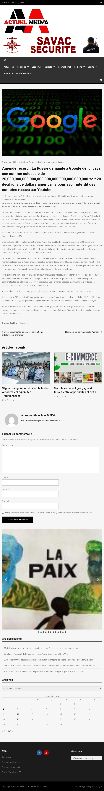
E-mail (5, 489)
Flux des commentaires (12, 767)
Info (43, 162)
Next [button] (100, 380)
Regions (78, 66)
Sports (91, 66)
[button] (6, 579)
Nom (5, 477)
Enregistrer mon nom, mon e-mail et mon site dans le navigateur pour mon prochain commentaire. (48, 512)
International (64, 66)
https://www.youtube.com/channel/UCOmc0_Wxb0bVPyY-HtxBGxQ (101, 2)
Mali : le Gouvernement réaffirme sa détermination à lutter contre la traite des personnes (43, 648)
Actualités (9, 66)
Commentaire (9, 445)
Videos (7, 73)
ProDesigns (97, 786)
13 (32, 714)
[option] (26, 376)
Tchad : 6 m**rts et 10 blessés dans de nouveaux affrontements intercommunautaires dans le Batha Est (50, 665)
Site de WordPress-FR (11, 772)
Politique (21, 66)
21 (47, 719)
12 (18, 714)
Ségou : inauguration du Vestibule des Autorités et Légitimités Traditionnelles (25, 392)
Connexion (6, 757)
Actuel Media (22, 73)
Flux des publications (11, 762)
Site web (5, 501)
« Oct (4, 731)
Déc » (10, 731)
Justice (61, 162)
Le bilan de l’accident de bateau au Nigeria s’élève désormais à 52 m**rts (36, 654)
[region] (52, 581)
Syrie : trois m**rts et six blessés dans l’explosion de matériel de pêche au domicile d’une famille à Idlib (49, 659)
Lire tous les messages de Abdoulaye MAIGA (40, 420)
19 (18, 719)
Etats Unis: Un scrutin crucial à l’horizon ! (82, 332)
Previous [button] (4, 380)
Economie (36, 66)
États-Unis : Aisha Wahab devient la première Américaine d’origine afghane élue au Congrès (44, 671)
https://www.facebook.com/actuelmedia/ (97, 2)
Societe (48, 66)
